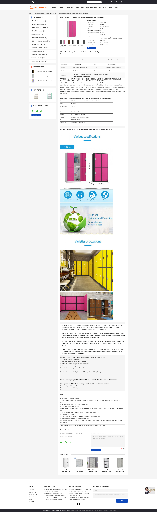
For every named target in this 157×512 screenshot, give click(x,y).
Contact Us (102, 7)
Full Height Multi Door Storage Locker (45, 80)
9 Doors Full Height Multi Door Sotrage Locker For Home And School (106, 470)
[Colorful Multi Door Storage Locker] (33, 71)
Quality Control (91, 7)
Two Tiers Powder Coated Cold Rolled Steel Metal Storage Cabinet (80, 498)
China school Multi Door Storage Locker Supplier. (59, 510)
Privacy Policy (45, 510)
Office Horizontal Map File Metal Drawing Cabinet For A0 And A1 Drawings (79, 470)
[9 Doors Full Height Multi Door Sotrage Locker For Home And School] (106, 462)
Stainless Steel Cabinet (38, 61)
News (110, 7)
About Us (70, 7)
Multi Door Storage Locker (47, 13)
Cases (116, 7)
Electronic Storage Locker (39, 48)
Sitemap (31, 501)
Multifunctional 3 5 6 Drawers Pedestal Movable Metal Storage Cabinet (55, 498)
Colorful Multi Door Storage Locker (44, 71)
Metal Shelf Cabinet (37, 21)
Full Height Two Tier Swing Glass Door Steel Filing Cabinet (80, 494)
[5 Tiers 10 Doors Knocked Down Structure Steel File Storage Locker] (92, 462)
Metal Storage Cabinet (38, 24)
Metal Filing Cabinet (37, 31)
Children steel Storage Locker (98, 425)
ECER (115, 510)
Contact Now (91, 47)
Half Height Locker (36, 44)
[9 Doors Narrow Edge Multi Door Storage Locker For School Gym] (66, 462)
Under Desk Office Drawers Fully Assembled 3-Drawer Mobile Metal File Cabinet (55, 494)
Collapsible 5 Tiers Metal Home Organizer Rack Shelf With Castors (56, 490)
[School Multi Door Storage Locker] (33, 76)
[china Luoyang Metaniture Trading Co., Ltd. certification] (36, 96)
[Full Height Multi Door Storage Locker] (33, 81)
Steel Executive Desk (37, 54)
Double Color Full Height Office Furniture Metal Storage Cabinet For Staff (80, 490)
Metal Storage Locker (37, 37)
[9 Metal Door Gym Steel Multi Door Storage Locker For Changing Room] (119, 462)
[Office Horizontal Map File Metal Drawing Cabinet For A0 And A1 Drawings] (79, 462)
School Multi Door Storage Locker (44, 76)
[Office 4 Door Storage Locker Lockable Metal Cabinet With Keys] (71, 29)
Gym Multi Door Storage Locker (85, 425)
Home (54, 7)
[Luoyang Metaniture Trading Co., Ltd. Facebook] (33, 2)
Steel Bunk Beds (36, 51)
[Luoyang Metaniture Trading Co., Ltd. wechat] (42, 110)
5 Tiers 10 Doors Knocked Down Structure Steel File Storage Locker (92, 470)
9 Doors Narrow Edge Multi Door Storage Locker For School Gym (66, 470)
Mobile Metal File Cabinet (38, 27)
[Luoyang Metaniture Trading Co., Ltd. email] (33, 110)
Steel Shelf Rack (36, 34)
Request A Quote (115, 1)
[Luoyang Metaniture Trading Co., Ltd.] (38, 7)
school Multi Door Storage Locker (70, 425)
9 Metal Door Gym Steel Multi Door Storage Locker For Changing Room (119, 470)
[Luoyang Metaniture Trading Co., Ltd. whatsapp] (38, 110)
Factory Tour (79, 7)
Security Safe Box (36, 58)
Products (61, 7)
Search (103, 2)
